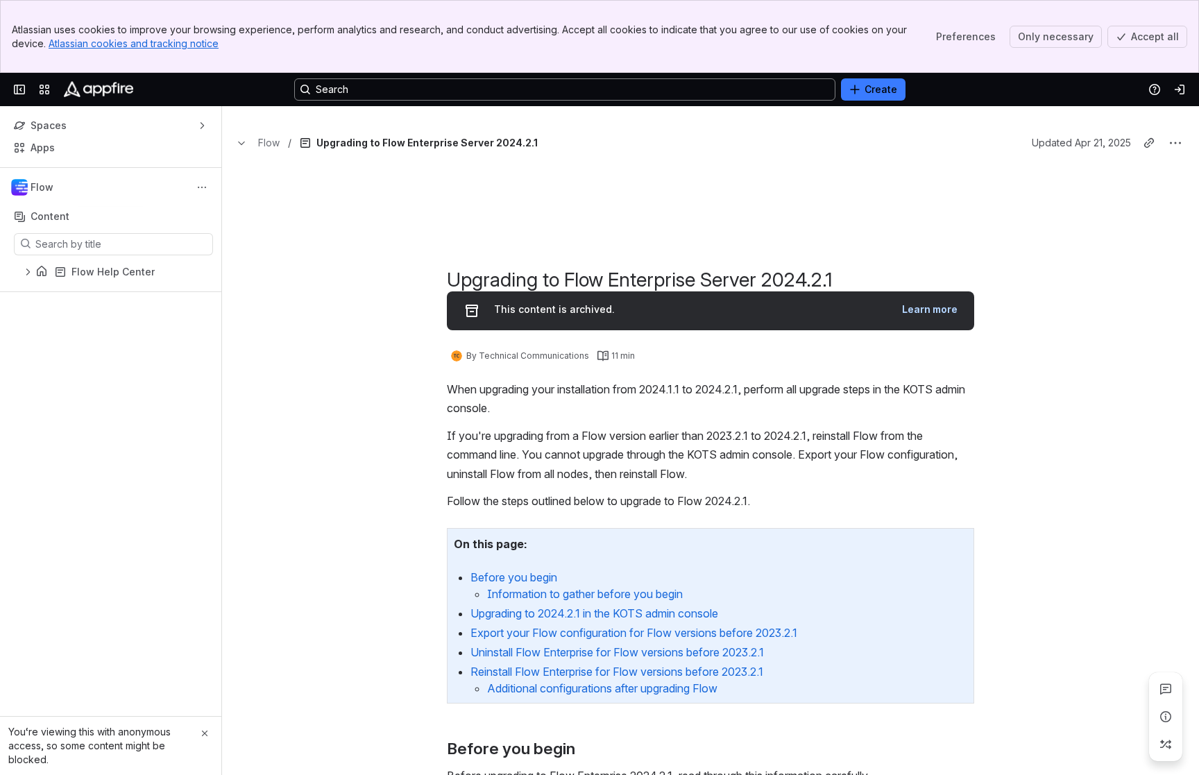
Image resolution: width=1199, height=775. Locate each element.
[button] (959, 629)
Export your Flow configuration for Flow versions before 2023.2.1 (633, 719)
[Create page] (1166, 744)
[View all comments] (1166, 689)
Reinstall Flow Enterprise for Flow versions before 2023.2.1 (616, 758)
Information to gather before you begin (585, 681)
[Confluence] (98, 89)
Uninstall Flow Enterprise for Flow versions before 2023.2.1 (617, 739)
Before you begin (513, 664)
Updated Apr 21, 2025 (1081, 229)
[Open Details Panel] (1166, 717)
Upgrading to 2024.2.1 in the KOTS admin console (594, 700)
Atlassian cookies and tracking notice (134, 43)
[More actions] (202, 187)
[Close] (204, 733)
